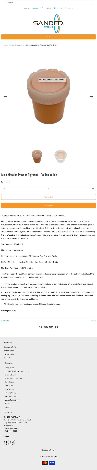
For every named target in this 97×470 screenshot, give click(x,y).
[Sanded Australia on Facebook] (6, 442)
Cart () (58, 8)
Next (93, 320)
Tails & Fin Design (11, 396)
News (7, 403)
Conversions (9, 368)
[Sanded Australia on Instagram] (12, 442)
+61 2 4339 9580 (10, 431)
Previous (5, 320)
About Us (7, 358)
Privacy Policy (9, 354)
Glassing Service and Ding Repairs (17, 371)
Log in (26, 8)
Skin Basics (9, 386)
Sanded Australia (51, 456)
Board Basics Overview (13, 378)
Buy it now (48, 205)
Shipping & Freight (10, 347)
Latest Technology (11, 400)
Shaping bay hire (11, 375)
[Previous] (5, 96)
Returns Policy (9, 351)
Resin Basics (9, 389)
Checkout (69, 8)
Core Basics (9, 382)
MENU (48, 37)
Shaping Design (11, 393)
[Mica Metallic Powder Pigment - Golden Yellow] (48, 96)
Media (7, 407)
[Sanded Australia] (48, 24)
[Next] (91, 96)
